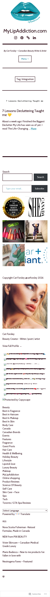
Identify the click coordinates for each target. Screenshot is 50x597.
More (33, 128)
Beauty (6, 407)
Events (5, 435)
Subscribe (39, 188)
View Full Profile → (12, 346)
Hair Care (7, 449)
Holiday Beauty (10, 456)
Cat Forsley (8, 334)
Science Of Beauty (12, 485)
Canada (6, 428)
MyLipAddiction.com (25, 31)
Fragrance (7, 442)
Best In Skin (8, 421)
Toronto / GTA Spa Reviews (16, 502)
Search (5, 171)
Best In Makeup (10, 418)
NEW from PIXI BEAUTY (14, 536)
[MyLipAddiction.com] (25, 12)
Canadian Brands (11, 432)
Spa (4, 495)
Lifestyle (7, 460)
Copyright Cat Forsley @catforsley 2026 (22, 277)
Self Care (7, 488)
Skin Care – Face (10, 492)
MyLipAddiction (10, 474)
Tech (5, 499)
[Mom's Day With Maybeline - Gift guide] (13, 255)
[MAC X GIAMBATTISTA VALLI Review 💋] (13, 232)
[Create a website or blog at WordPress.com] (3, 576)
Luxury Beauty (9, 467)
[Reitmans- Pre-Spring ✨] (36, 232)
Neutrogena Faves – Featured (17, 561)
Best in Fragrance (11, 411)
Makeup (6, 471)
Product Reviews (10, 481)
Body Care (7, 425)
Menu (24, 59)
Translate (25, 514)
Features (6, 439)
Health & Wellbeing (12, 453)
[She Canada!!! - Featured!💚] (36, 208)
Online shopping (11, 478)
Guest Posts (8, 446)
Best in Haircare (10, 414)
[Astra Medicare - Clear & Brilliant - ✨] (36, 255)
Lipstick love (8, 464)
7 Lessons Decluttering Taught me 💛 (23, 113)
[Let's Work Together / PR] (13, 208)
